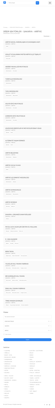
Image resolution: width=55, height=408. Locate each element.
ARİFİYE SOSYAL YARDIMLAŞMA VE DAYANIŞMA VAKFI (22, 42)
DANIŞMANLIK (8, 359)
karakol (14, 181)
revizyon (16, 243)
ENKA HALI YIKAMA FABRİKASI (15, 288)
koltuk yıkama (15, 280)
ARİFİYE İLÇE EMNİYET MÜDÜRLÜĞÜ (17, 177)
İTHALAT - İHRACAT (35, 372)
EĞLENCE (6, 372)
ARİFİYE (13, 44)
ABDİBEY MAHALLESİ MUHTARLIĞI (16, 67)
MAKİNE (6, 382)
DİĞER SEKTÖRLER (9, 368)
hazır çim (21, 231)
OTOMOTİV (7, 391)
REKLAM (6, 393)
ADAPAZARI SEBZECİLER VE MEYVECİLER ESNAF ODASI (23, 128)
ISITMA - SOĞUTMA (35, 370)
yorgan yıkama (24, 292)
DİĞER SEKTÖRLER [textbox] (9, 321)
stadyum (13, 206)
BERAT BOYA (9, 251)
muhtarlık (15, 70)
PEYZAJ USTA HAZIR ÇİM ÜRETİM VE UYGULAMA (21, 227)
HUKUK (31, 368)
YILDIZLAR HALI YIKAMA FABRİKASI (16, 264)
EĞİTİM (6, 370)
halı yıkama (9, 280)
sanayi (8, 218)
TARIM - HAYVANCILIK (35, 375)
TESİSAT (32, 386)
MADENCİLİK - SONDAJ (10, 380)
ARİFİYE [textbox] (6, 330)
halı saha (8, 206)
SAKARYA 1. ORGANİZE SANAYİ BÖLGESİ (18, 214)
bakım (8, 243)
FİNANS (32, 357)
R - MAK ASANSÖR (11, 239)
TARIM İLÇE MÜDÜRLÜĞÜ (13, 79)
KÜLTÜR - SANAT (8, 378)
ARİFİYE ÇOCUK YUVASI (13, 165)
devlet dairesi (9, 70)
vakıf (7, 46)
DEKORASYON (8, 361)
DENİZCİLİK (7, 363)
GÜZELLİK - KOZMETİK (36, 361)
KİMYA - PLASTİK (8, 375)
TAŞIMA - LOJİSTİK (34, 378)
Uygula (27, 339)
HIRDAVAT (32, 366)
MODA (6, 389)
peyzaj (8, 231)
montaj (12, 243)
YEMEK (31, 393)
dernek (8, 132)
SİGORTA (6, 397)
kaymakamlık (15, 194)
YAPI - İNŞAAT (33, 391)
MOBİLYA (6, 386)
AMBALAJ (6, 353)
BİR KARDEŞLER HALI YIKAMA (15, 276)
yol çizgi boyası (24, 255)
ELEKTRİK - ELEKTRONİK (36, 350)
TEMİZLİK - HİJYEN (34, 384)
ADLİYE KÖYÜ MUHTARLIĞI (14, 104)
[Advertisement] (27, 16)
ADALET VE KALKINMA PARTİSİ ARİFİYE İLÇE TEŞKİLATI (23, 54)
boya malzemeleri (16, 255)
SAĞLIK (6, 395)
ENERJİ (31, 355)
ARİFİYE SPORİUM (11, 202)
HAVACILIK (32, 363)
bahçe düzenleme (14, 231)
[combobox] (27, 321)
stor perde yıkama (23, 280)
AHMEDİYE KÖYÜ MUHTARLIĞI (15, 116)
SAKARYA (27, 27)
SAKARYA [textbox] (7, 326)
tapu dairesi (15, 95)
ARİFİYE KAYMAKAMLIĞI (13, 190)
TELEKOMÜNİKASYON (35, 382)
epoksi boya (9, 255)
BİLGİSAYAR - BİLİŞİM (9, 357)
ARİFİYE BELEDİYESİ (11, 153)
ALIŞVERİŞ (7, 350)
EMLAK (31, 353)
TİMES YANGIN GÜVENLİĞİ (14, 301)
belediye (15, 157)
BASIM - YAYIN (8, 355)
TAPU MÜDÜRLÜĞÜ (11, 91)
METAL (6, 384)
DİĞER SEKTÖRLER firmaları (16, 27)
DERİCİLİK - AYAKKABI (10, 366)
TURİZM (32, 389)
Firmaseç (5, 27)
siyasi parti (8, 58)
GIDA (31, 359)
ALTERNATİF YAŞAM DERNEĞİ (15, 140)
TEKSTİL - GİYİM (34, 380)
